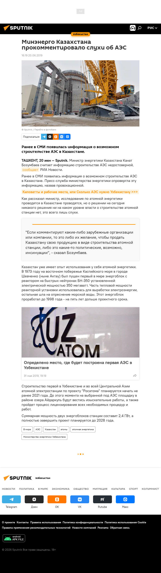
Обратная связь (120, 527)
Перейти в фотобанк (45, 129)
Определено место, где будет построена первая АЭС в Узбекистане (78, 365)
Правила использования (45, 522)
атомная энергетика (83, 429)
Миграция (100, 488)
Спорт (133, 488)
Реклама (103, 527)
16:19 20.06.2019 (32, 55)
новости (8, 488)
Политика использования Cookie (125, 522)
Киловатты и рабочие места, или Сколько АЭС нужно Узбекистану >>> (80, 192)
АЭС (38, 429)
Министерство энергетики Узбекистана (44, 436)
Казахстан (50, 429)
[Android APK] (14, 538)
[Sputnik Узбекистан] (19, 31)
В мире (27, 429)
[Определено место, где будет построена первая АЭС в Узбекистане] (80, 332)
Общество (81, 488)
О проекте (8, 522)
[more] (135, 375)
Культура (118, 488)
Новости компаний (84, 527)
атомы (64, 429)
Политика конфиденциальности (83, 522)
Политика (26, 488)
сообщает (30, 169)
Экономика (61, 488)
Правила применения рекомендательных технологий (36, 527)
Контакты (23, 522)
